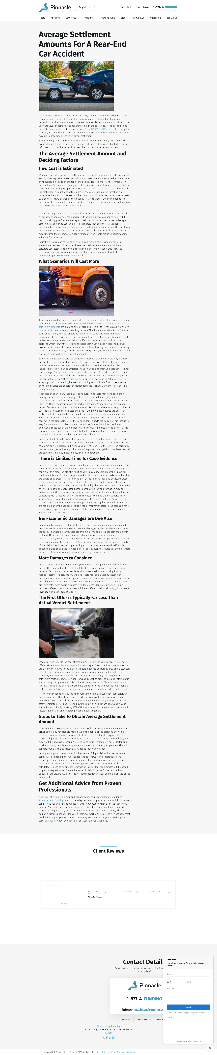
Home (42, 18)
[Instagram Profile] (110, 1037)
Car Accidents (143, 1019)
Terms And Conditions (127, 1052)
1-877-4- (144, 999)
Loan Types (71, 18)
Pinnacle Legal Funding (51, 800)
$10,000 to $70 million (102, 129)
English (83, 7)
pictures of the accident (74, 728)
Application (155, 18)
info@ (144, 1009)
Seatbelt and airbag (64, 372)
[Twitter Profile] (104, 1037)
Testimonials (138, 18)
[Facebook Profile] (107, 1037)
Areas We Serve (108, 18)
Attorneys (89, 18)
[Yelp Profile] (113, 1037)
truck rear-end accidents (100, 320)
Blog (123, 18)
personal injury (118, 682)
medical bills (107, 188)
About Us (55, 18)
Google (108, 1033)
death (53, 431)
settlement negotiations (70, 665)
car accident (62, 119)
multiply (77, 242)
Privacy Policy (108, 1052)
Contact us (50, 820)
